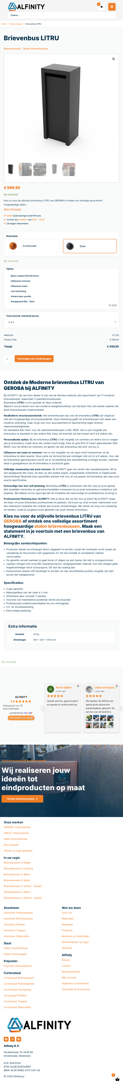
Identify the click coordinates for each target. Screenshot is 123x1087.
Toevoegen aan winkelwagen (34, 358)
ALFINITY (21, 697)
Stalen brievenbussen (35, 48)
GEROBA (13, 521)
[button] (112, 7)
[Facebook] (6, 1039)
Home (4, 24)
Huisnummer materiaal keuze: (22, 315)
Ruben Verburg (65, 687)
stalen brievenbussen (57, 526)
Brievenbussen (16, 24)
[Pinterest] (18, 1039)
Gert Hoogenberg (105, 687)
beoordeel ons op (20, 717)
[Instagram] (12, 1039)
